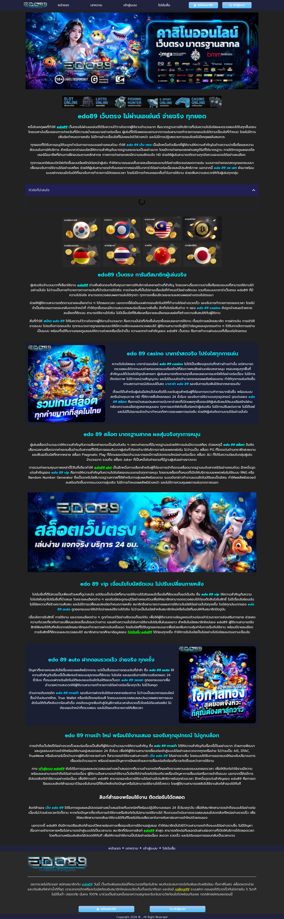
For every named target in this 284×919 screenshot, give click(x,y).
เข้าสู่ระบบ (130, 5)
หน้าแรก (63, 5)
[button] (253, 190)
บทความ (96, 5)
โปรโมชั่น (164, 5)
